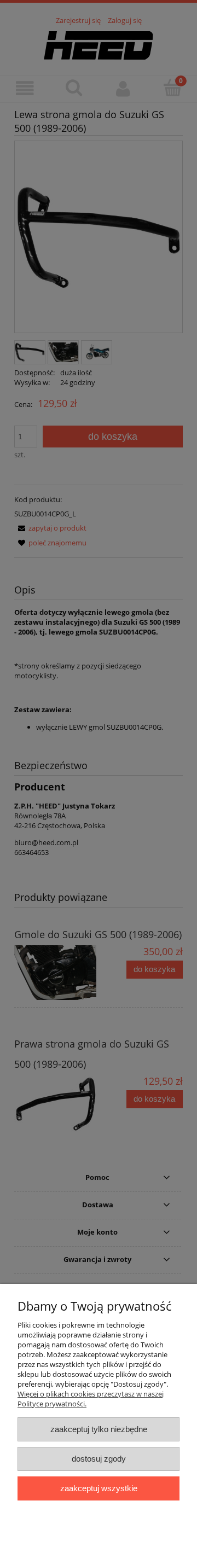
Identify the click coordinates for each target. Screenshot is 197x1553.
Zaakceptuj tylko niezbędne (98, 1429)
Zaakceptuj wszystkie (98, 1488)
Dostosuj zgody (99, 1458)
